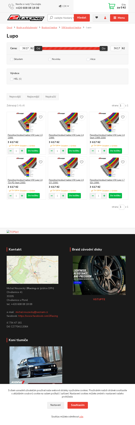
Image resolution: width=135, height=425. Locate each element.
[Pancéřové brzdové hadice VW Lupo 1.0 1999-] (26, 123)
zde (81, 416)
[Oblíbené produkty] (96, 17)
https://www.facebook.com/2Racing (38, 316)
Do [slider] (104, 48)
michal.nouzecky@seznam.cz (32, 312)
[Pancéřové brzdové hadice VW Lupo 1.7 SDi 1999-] (108, 168)
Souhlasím (78, 405)
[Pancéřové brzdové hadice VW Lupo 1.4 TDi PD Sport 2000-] (26, 168)
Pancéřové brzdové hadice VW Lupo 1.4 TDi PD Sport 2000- (25, 181)
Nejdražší (51, 96)
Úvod (9, 27)
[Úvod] (26, 18)
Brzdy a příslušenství (27, 27)
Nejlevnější (33, 96)
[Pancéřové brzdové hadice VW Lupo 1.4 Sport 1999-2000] (108, 123)
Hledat (81, 17)
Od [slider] (38, 48)
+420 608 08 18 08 (27, 8)
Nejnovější (15, 96)
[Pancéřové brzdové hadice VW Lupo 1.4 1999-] (67, 123)
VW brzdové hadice (71, 27)
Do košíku (33, 150)
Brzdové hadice (49, 27)
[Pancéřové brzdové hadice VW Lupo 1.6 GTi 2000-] (67, 168)
